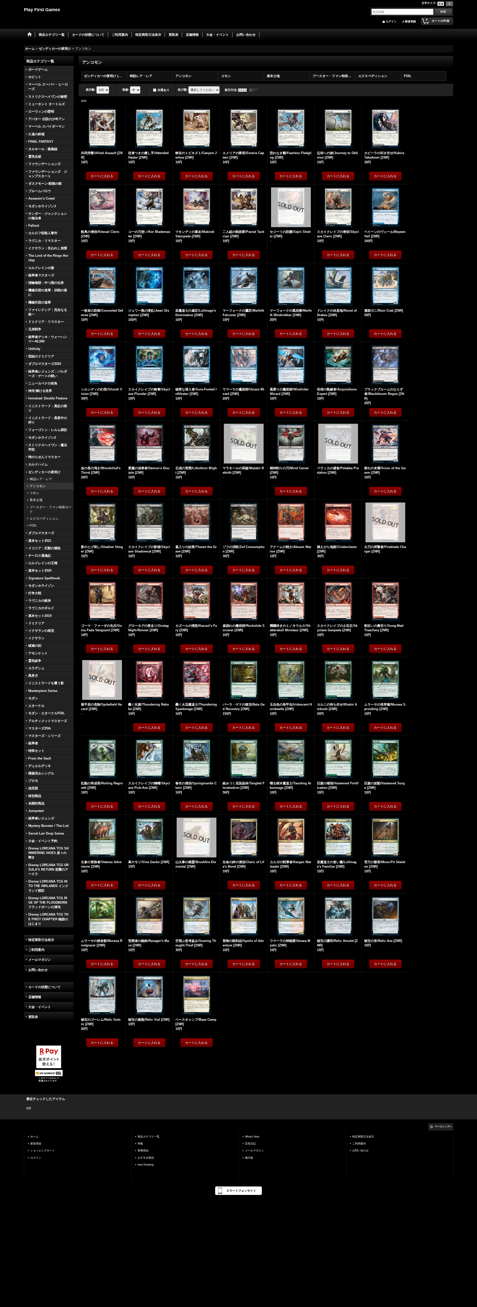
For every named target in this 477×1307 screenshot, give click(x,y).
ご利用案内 (36, 950)
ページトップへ (443, 1126)
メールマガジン (39, 960)
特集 (140, 1143)
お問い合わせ (38, 970)
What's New (252, 1136)
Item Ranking (146, 1164)
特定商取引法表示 (41, 940)
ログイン (391, 21)
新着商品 (143, 1150)
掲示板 (249, 1157)
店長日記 (250, 1143)
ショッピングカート (42, 1150)
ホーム (34, 1136)
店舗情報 (34, 997)
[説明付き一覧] (254, 90)
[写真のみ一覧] (243, 90)
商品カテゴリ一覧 (148, 1136)
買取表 (33, 1017)
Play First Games (42, 9)
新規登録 (410, 21)
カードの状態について (44, 987)
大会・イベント (39, 1007)
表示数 (91, 89)
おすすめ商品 (146, 1157)
